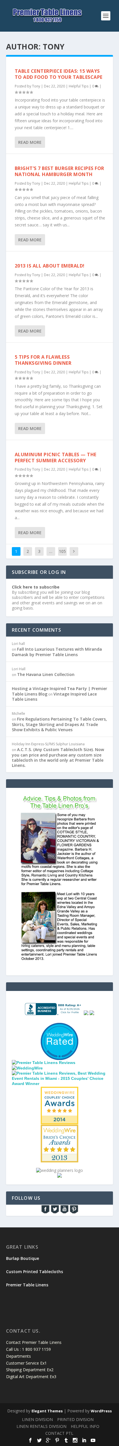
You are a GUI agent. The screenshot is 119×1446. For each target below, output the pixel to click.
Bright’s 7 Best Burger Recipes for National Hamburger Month (59, 171)
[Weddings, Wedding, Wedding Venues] (59, 1030)
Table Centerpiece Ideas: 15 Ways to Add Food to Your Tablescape (59, 74)
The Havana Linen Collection (46, 674)
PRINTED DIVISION (75, 1419)
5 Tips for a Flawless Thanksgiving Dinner (43, 360)
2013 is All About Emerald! (50, 266)
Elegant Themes (47, 1410)
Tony (36, 86)
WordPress (101, 1410)
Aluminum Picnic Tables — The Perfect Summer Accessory (55, 457)
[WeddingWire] (27, 1068)
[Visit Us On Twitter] (55, 1212)
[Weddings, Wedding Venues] (59, 1091)
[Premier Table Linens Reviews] (43, 1062)
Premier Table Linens (27, 1285)
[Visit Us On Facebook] (45, 1212)
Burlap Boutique (22, 1258)
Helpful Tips (78, 86)
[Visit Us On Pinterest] (74, 1212)
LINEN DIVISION (37, 1419)
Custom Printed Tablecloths (34, 1271)
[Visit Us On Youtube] (64, 1212)
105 (62, 551)
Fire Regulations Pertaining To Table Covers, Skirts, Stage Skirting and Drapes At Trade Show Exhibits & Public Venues (59, 724)
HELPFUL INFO (85, 1426)
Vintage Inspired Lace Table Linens (54, 696)
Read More (30, 142)
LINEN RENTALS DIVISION (41, 1426)
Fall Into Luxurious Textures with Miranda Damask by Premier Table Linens (57, 651)
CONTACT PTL (59, 1433)
